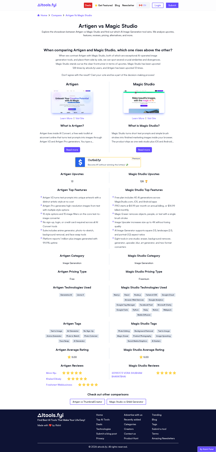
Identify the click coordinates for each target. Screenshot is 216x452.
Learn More (66, 118)
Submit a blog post (106, 433)
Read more (72, 149)
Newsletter (128, 5)
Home (44, 15)
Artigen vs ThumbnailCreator (87, 401)
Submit (172, 5)
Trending (156, 414)
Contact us (130, 433)
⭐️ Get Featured (104, 5)
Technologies (103, 428)
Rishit (58, 425)
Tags (154, 424)
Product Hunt (131, 438)
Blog (117, 5)
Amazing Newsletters (163, 438)
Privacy (100, 438)
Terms (155, 433)
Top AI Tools (103, 419)
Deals (88, 5)
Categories (130, 424)
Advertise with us (133, 414)
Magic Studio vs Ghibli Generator (126, 401)
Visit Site (80, 118)
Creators (129, 428)
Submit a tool (159, 428)
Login (158, 5)
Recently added (132, 419)
